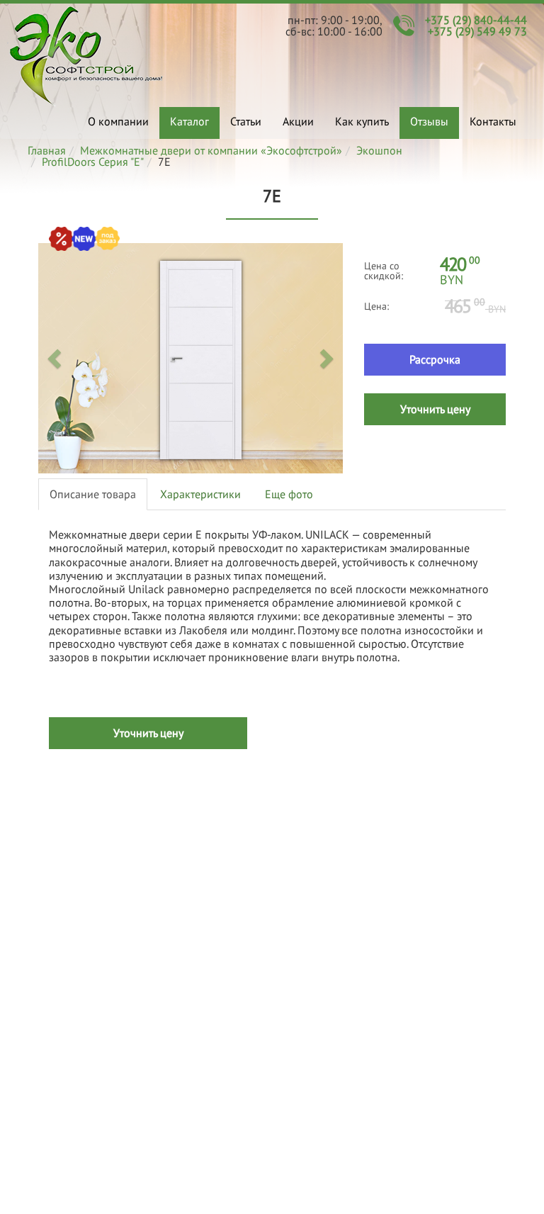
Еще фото (289, 494)
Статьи (245, 121)
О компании (118, 121)
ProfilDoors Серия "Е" (93, 161)
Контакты (493, 121)
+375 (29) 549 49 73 (477, 31)
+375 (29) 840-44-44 (476, 20)
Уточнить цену (435, 409)
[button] (56, 357)
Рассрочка (434, 359)
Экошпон (379, 150)
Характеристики (200, 494)
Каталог (189, 121)
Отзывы (429, 121)
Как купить (362, 121)
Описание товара (93, 494)
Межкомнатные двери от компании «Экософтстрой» (211, 150)
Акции (298, 121)
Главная (47, 150)
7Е (86, 55)
